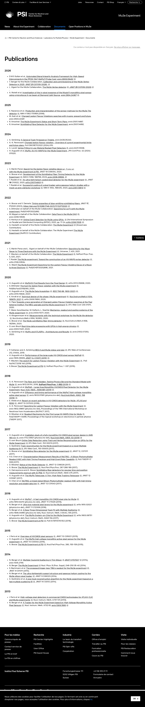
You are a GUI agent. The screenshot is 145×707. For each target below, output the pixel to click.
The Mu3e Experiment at (30, 366)
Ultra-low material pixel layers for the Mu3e (48, 504)
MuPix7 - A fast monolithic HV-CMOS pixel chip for (50, 499)
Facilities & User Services (39, 2)
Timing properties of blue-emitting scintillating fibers (56, 203)
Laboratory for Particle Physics (56, 38)
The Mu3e (63, 225)
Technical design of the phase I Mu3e (44, 296)
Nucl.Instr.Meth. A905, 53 (65, 438)
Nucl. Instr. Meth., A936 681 (36, 390)
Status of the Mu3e (32, 465)
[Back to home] (26, 14)
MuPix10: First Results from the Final (45, 283)
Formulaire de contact (103, 674)
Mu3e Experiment (129, 15)
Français (120, 2)
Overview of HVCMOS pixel (36, 536)
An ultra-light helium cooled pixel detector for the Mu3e (53, 180)
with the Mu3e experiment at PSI (24, 172)
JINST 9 (72, 560)
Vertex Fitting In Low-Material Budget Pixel (42, 148)
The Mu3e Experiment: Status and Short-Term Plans (44, 121)
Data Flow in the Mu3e (64, 214)
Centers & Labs (18, 2)
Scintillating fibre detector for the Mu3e (46, 451)
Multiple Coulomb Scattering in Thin (42, 560)
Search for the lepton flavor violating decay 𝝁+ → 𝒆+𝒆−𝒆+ (48, 169)
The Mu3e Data (37, 291)
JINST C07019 (36, 84)
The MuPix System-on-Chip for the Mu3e (49, 515)
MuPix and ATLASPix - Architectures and (47, 332)
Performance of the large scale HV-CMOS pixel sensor (53, 355)
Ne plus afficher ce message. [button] (127, 47)
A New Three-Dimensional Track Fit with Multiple (50, 510)
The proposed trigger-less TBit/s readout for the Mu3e (56, 568)
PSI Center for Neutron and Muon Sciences (25, 38)
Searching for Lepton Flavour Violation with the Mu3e (53, 406)
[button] (138, 237)
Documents (90, 38)
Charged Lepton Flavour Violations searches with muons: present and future (56, 116)
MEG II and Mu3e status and (50, 350)
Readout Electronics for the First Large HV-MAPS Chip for (53, 414)
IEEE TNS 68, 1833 (64, 291)
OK (134, 698)
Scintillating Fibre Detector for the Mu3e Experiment (44, 124)
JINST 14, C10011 (36, 358)
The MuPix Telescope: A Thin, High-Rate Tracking (52, 475)
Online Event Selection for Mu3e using (43, 220)
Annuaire (97, 678)
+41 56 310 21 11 (100, 671)
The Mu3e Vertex (54, 87)
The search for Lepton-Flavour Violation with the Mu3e (49, 361)
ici (91, 699)
